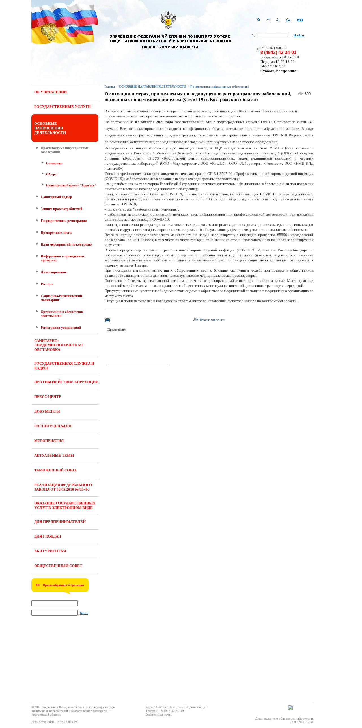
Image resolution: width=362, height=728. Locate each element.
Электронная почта (159, 714)
